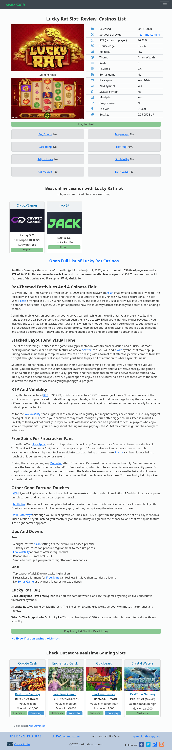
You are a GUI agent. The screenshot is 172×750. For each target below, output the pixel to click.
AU (24, 736)
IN (28, 736)
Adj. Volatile (45, 171)
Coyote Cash (27, 663)
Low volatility (21, 552)
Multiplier (56, 463)
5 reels (22, 301)
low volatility (32, 414)
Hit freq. (121, 147)
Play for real (142, 713)
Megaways (122, 134)
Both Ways (121, 171)
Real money (19, 713)
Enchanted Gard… (65, 663)
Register (27, 249)
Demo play (36, 713)
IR (32, 736)
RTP (45, 395)
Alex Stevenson (37, 725)
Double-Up (122, 159)
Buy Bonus (45, 134)
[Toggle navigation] (164, 4)
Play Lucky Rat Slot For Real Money (86, 631)
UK (16, 736)
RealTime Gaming (149, 34)
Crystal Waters (143, 663)
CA (20, 736)
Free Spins (39, 444)
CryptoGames (27, 205)
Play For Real (86, 124)
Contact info (22, 744)
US (12, 736)
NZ (35, 736)
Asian (109, 293)
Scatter (86, 350)
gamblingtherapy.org (146, 736)
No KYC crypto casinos (66, 736)
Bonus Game (25, 581)
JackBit (64, 205)
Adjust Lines (45, 159)
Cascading (45, 147)
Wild (119, 350)
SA (39, 736)
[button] (16, 98)
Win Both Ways (22, 515)
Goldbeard (104, 663)
